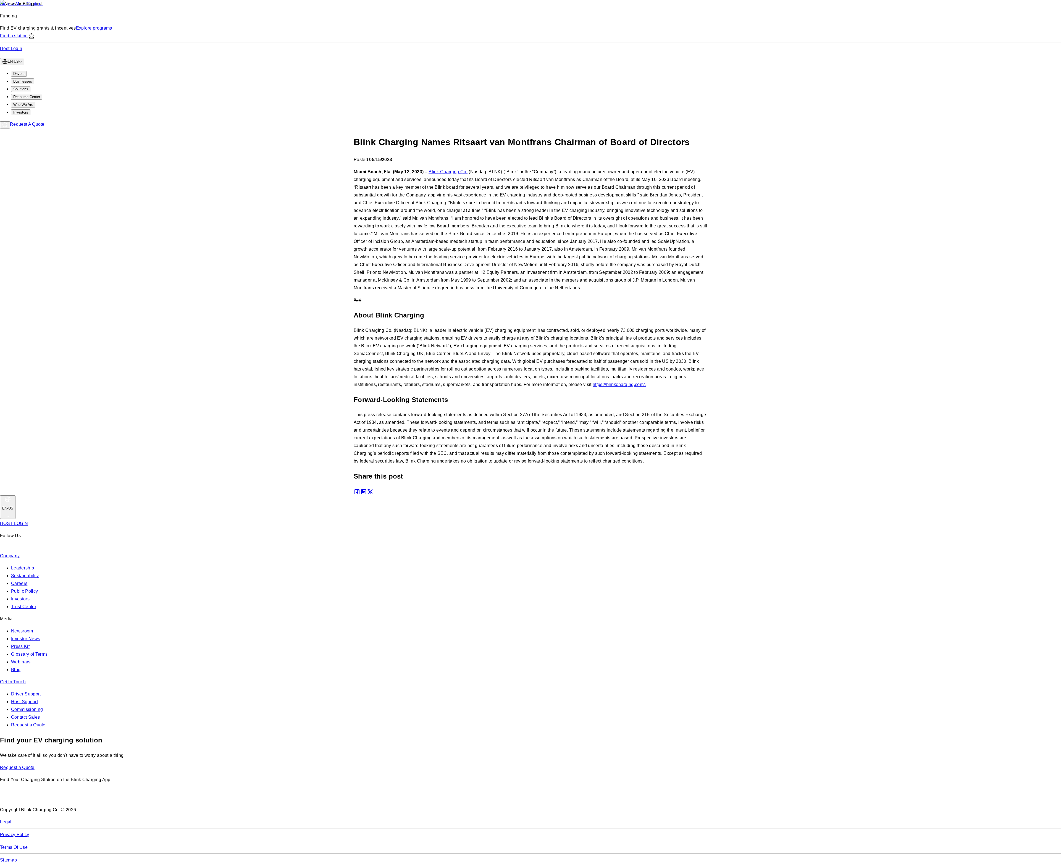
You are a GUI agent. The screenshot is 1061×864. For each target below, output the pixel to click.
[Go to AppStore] (16, 797)
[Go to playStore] (58, 797)
